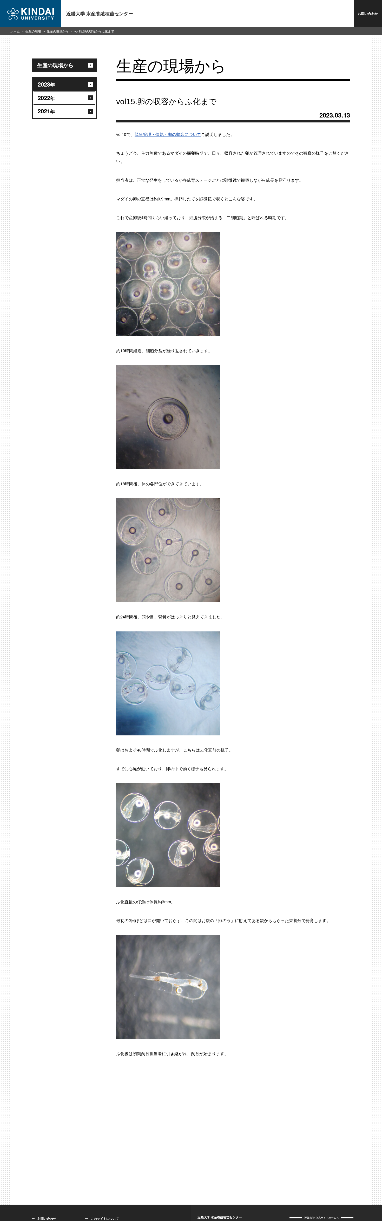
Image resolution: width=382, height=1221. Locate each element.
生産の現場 (33, 31)
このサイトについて (105, 1218)
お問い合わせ (368, 13)
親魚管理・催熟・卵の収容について (168, 134)
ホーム (15, 31)
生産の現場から (58, 31)
